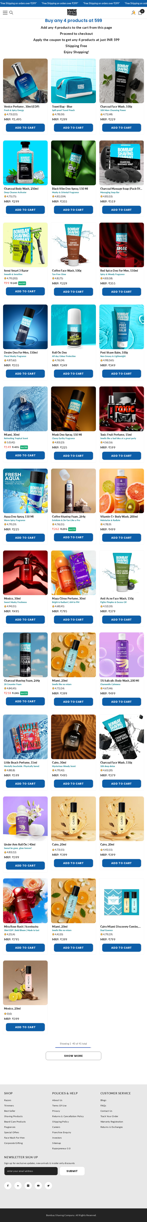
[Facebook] (7, 1185)
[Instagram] (28, 1185)
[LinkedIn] (18, 1185)
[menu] (5, 12)
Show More (73, 1056)
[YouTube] (38, 1185)
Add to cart (25, 128)
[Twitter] (48, 1185)
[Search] (11, 12)
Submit (72, 1171)
